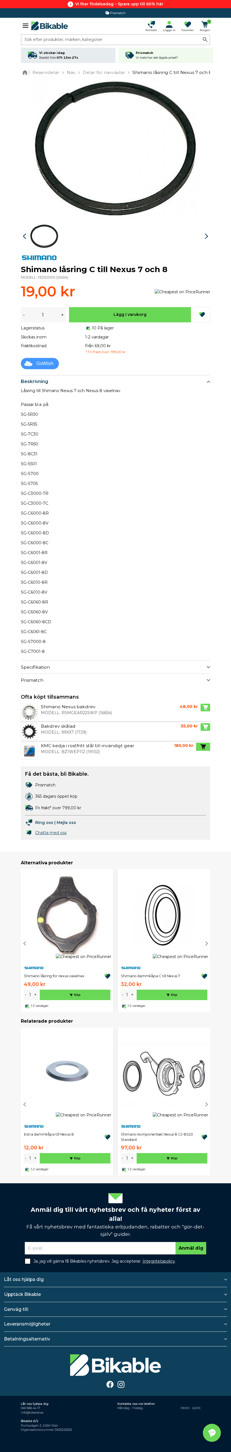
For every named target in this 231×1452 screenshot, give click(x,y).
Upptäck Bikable (22, 1294)
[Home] (26, 72)
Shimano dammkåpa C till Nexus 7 (150, 976)
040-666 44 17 (30, 1408)
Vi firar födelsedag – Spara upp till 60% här (119, 3)
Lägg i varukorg (130, 314)
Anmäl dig (191, 1248)
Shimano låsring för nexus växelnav (54, 976)
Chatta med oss (50, 832)
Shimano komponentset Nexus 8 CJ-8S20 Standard (157, 1137)
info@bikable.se (32, 1412)
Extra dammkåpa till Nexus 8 (49, 1134)
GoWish (44, 363)
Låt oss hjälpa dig (24, 1279)
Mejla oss (66, 822)
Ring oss (44, 822)
